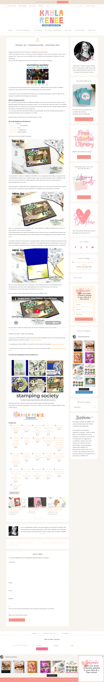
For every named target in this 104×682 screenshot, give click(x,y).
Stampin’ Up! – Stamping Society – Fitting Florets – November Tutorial (16, 510)
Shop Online (87, 269)
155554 (15, 446)
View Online (80, 269)
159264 (37, 458)
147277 (15, 480)
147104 (26, 477)
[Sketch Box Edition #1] (84, 95)
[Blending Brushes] (26, 440)
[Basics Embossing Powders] (15, 442)
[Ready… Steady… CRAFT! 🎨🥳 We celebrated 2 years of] (78, 346)
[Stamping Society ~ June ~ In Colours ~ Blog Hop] (37, 502)
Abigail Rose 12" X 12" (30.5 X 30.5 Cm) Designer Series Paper (59, 447)
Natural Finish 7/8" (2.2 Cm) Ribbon (37, 432)
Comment (12, 562)
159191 (48, 433)
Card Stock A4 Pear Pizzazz (27, 458)
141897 (48, 444)
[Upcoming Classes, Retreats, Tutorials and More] (84, 194)
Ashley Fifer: (12, 123)
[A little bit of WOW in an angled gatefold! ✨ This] (89, 346)
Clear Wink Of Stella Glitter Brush (48, 442)
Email (11, 590)
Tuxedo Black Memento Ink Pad (59, 474)
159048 (15, 431)
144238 (59, 459)
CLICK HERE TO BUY (84, 119)
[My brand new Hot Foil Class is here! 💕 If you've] (89, 369)
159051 (37, 433)
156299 (26, 430)
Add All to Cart (14, 493)
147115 (48, 477)
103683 (37, 440)
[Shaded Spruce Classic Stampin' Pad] (37, 474)
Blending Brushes (26, 441)
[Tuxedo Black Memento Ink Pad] (59, 471)
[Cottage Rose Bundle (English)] (15, 428)
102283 (15, 487)
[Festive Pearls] (59, 426)
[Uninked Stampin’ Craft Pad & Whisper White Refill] (15, 476)
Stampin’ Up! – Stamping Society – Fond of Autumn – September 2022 (55, 510)
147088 (37, 477)
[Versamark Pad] (16, 485)
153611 (27, 443)
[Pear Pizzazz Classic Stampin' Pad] (26, 474)
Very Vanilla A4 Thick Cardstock (59, 458)
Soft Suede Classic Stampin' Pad (48, 476)
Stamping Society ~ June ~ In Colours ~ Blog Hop (36, 509)
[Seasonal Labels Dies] (26, 428)
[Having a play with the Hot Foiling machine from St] (78, 369)
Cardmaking (36, 48)
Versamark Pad (15, 486)
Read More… (43, 533)
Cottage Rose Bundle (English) (15, 430)
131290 (26, 459)
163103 (15, 465)
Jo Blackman (12, 132)
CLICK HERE (84, 157)
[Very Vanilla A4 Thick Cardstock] (59, 456)
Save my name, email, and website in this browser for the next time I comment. (31, 608)
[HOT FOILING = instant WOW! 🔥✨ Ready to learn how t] (78, 381)
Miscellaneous (43, 48)
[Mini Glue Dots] (37, 438)
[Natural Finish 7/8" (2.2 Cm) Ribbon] (37, 430)
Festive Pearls (59, 427)
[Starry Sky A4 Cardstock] (37, 456)
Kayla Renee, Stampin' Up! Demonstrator (52, 18)
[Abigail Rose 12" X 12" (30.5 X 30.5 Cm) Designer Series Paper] (59, 444)
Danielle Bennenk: (14, 130)
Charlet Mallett (13, 128)
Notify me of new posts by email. (18, 615)
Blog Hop (29, 48)
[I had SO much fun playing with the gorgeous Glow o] (78, 357)
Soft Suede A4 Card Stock (48, 457)
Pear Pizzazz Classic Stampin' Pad (26, 476)
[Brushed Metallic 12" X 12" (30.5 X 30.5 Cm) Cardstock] (15, 460)
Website (11, 598)
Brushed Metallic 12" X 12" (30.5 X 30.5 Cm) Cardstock (16, 463)
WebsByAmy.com (73, 679)
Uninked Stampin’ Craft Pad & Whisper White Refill (16, 478)
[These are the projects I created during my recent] (89, 357)
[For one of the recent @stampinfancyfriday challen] (89, 381)
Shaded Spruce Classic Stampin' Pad (37, 476)
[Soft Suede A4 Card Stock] (48, 456)
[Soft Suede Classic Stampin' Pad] (48, 474)
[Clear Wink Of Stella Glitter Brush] (48, 440)
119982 (48, 458)
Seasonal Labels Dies (26, 429)
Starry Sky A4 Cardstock (37, 457)
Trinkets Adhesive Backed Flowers (48, 432)
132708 (59, 475)
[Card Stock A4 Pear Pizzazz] (26, 456)
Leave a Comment (37, 517)
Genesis (49, 679)
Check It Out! (62, 2)
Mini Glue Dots (37, 439)
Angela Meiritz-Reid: (14, 125)
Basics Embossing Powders (16, 444)
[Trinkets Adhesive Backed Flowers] (48, 430)
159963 (59, 428)
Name (11, 583)
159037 (59, 449)
